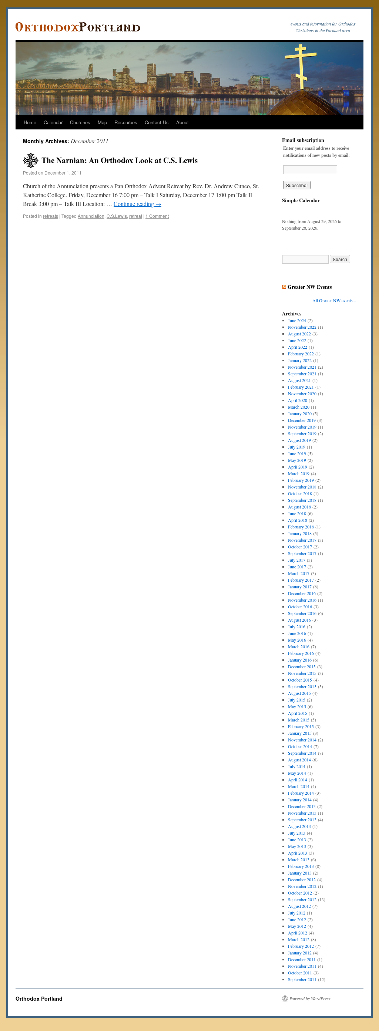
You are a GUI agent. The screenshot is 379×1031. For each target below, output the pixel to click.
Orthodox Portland (39, 998)
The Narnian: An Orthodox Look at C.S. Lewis (119, 160)
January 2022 (300, 360)
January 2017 (300, 586)
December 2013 (302, 806)
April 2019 (297, 467)
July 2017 (296, 560)
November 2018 (302, 487)
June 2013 (297, 839)
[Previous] (289, 211)
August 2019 (299, 440)
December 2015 (302, 666)
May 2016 (297, 640)
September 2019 (302, 433)
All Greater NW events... (334, 300)
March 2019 (298, 473)
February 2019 (301, 480)
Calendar (53, 122)
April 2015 (297, 713)
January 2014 (300, 799)
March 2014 (298, 786)
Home (30, 122)
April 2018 (297, 520)
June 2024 (297, 320)
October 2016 (300, 606)
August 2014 (299, 760)
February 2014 (301, 793)
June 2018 (297, 513)
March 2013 (298, 859)
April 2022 (297, 347)
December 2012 (302, 879)
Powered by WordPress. (310, 998)
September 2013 (302, 819)
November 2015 (302, 673)
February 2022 (301, 353)
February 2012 (301, 946)
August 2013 (299, 826)
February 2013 (301, 866)
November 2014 (302, 740)
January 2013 (300, 873)
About (182, 122)
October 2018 (300, 493)
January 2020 (300, 413)
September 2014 (302, 753)
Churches (80, 122)
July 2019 (296, 447)
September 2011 (302, 979)
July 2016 (296, 626)
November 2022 (302, 327)
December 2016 (302, 593)
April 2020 (297, 400)
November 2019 (302, 427)
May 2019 (297, 460)
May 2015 (297, 706)
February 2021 (301, 387)
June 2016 (297, 633)
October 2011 (300, 973)
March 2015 (298, 720)
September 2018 (302, 500)
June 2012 (297, 919)
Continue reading (137, 203)
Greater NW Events (310, 287)
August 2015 (299, 693)
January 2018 (300, 533)
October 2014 (300, 746)
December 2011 (302, 959)
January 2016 (300, 660)
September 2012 (302, 899)
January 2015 (300, 733)
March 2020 (298, 407)
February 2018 (301, 527)
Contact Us (157, 122)
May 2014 (297, 773)
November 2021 (302, 367)
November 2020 (302, 393)
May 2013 (297, 846)
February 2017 (301, 580)
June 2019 (297, 453)
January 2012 (300, 953)
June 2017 (297, 566)
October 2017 (300, 547)
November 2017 (302, 540)
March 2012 (298, 939)
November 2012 (302, 886)
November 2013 (302, 813)
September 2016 (302, 613)
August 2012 (299, 906)
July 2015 (296, 700)
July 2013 (296, 833)
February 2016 (301, 653)
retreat (135, 216)
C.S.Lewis (117, 216)
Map (102, 122)
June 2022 (297, 340)
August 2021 (299, 380)
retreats (50, 216)
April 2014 (297, 779)
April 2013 (297, 853)
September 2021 (302, 373)
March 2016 (298, 646)
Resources (125, 122)
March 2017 (298, 573)
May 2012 (297, 926)
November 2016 (302, 600)
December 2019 (302, 420)
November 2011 (302, 966)
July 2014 (296, 766)
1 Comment (157, 216)
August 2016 (299, 620)
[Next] (348, 211)
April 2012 (297, 933)
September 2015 (302, 686)
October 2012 (300, 893)
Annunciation (91, 216)
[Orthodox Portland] (80, 27)
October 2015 (300, 680)
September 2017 (302, 553)
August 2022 (299, 334)
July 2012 (296, 913)
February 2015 (301, 726)
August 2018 (299, 507)
